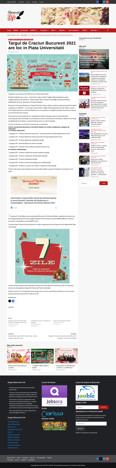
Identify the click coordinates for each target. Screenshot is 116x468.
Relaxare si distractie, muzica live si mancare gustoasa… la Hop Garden (98, 172)
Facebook (21, 2)
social (105, 71)
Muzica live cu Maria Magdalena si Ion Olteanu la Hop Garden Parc (99, 160)
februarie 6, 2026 (13, 369)
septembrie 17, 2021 (96, 139)
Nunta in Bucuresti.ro (14, 424)
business (95, 53)
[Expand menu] (37, 30)
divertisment (93, 118)
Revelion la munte (13, 447)
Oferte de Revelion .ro (14, 445)
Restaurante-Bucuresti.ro (15, 429)
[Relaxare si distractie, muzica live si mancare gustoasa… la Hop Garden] (84, 172)
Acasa (9, 30)
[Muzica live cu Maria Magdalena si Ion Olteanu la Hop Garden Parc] (84, 160)
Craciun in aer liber (19, 39)
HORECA (33, 30)
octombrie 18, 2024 (96, 83)
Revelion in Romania (13, 437)
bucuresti (11, 39)
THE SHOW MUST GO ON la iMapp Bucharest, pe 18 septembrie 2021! (99, 135)
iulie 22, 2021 (94, 152)
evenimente (27, 39)
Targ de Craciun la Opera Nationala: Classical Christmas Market (98, 122)
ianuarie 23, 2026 (85, 67)
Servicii (17, 460)
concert (97, 117)
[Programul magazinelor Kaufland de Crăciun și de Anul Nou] (84, 90)
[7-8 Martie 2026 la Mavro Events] (42, 355)
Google (41, 2)
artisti (92, 129)
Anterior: (22, 336)
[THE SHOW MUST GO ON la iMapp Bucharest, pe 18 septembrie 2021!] (84, 134)
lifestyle (104, 130)
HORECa (100, 53)
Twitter (28, 2)
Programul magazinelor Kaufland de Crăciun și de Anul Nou (98, 90)
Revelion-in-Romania (14, 440)
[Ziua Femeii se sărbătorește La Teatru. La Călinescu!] (66, 355)
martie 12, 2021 (95, 164)
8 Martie (15, 30)
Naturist (32, 457)
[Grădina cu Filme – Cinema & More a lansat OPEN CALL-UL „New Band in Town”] (84, 147)
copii (100, 117)
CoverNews (73, 465)
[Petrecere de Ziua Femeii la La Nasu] (18, 355)
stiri (32, 39)
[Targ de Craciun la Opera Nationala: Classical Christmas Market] (84, 122)
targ (98, 118)
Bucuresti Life (12, 426)
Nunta (84, 30)
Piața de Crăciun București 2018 (61, 320)
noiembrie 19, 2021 (14, 52)
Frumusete (43, 30)
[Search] (108, 30)
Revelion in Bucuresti (14, 434)
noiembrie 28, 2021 (96, 126)
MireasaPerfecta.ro (13, 421)
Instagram (34, 2)
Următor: (62, 336)
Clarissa (10, 432)
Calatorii (61, 30)
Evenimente (24, 30)
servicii (102, 71)
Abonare (80, 428)
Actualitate (40, 361)
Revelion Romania (13, 442)
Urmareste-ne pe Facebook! (90, 38)
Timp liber (93, 30)
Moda (53, 30)
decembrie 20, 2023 (96, 94)
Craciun (103, 117)
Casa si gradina (73, 30)
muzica (92, 157)
